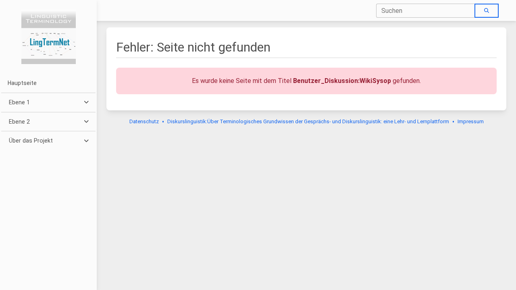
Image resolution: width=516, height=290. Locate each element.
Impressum (471, 121)
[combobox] (426, 11)
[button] (48, 102)
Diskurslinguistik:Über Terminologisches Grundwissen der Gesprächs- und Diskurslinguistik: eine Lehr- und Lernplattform (308, 121)
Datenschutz (144, 121)
